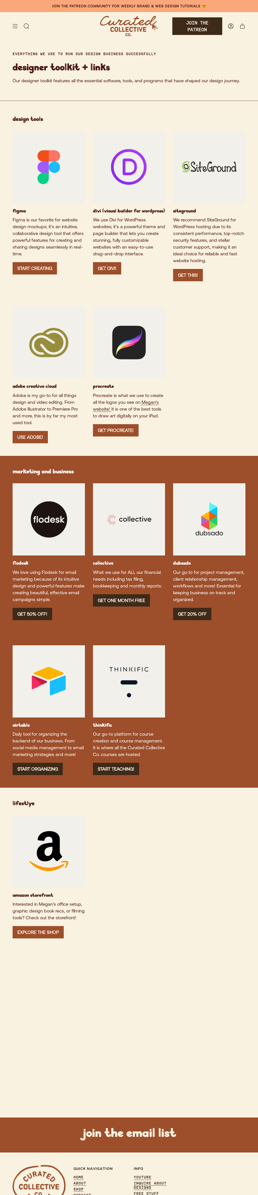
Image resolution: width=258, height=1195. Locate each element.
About (80, 1183)
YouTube (142, 1177)
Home (79, 1177)
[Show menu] (15, 26)
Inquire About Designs (150, 1185)
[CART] (242, 26)
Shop (79, 1189)
